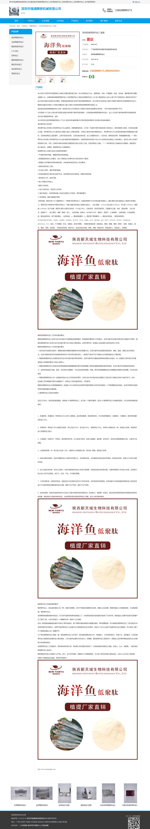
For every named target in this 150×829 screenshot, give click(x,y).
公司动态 (60, 21)
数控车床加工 (16, 64)
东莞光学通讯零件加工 (108, 805)
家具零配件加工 (17, 38)
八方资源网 (23, 825)
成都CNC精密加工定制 (130, 805)
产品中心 (30, 21)
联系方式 (118, 21)
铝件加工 (14, 56)
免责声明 (31, 825)
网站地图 (45, 825)
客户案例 (104, 21)
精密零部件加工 (17, 47)
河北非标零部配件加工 (86, 805)
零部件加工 (33, 26)
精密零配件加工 (17, 60)
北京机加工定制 (42, 805)
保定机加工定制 (64, 805)
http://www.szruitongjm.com (46, 769)
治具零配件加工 (17, 42)
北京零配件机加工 (20, 805)
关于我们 (89, 21)
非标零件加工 (16, 69)
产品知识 (74, 21)
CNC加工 (15, 51)
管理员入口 (38, 825)
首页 (16, 21)
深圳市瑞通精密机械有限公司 (37, 818)
